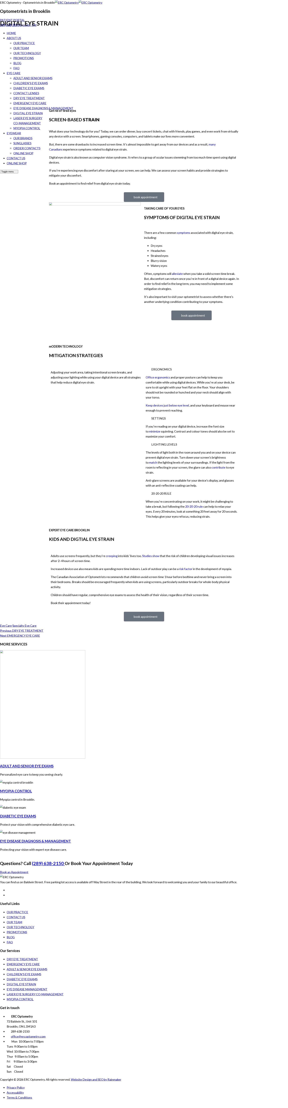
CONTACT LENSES (26, 93)
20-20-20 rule (194, 506)
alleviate (177, 273)
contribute (219, 467)
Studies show (150, 556)
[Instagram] (9, 895)
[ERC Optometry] (78, 2)
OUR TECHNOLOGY (27, 53)
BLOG (17, 63)
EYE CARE (13, 73)
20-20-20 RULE (161, 493)
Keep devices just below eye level (167, 405)
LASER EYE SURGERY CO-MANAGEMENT (35, 994)
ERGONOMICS (161, 369)
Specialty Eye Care (24, 625)
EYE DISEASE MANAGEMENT (27, 989)
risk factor (185, 569)
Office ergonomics (158, 377)
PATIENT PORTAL (12, 20)
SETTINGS (158, 418)
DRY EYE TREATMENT (29, 98)
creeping (112, 556)
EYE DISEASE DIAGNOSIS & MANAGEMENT (35, 841)
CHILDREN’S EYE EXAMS (30, 83)
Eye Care (6, 625)
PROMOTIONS (23, 58)
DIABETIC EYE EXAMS (28, 88)
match (153, 462)
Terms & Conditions (19, 1097)
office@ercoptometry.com (28, 1036)
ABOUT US (14, 38)
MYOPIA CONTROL (16, 791)
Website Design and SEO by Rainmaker (96, 1079)
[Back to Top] (2, 1105)
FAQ (16, 68)
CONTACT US (16, 917)
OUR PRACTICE (24, 43)
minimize (154, 431)
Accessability (15, 1092)
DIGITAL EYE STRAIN (21, 984)
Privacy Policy (16, 1087)
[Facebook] (9, 890)
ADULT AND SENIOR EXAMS (32, 78)
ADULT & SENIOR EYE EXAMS (27, 969)
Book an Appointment (14, 872)
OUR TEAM (21, 48)
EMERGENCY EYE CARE (29, 103)
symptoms (183, 232)
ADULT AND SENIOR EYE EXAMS (27, 766)
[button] (191, 369)
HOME (11, 33)
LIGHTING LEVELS (164, 444)
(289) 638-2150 (48, 863)
